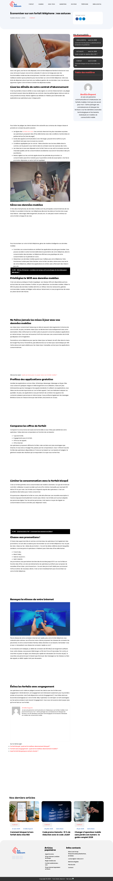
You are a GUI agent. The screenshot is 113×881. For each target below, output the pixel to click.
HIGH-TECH (51, 4)
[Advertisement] (40, 112)
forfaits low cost (28, 131)
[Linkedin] (13, 857)
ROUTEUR (74, 4)
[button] (77, 18)
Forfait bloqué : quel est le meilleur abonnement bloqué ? (30, 746)
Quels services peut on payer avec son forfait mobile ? (39, 375)
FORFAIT (31, 4)
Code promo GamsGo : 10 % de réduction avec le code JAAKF (56, 833)
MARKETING (63, 4)
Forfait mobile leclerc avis (51, 864)
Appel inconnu (49, 854)
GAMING (41, 4)
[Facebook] (17, 857)
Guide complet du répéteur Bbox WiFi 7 (86, 54)
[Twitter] (21, 857)
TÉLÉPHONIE (84, 4)
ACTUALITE (79, 51)
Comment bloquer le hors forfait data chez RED (21, 833)
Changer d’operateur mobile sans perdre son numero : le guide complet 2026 (88, 835)
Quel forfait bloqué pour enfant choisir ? (24, 751)
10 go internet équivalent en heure (52, 868)
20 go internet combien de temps (52, 857)
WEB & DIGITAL (97, 4)
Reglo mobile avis (50, 861)
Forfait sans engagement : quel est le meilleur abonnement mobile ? (34, 749)
